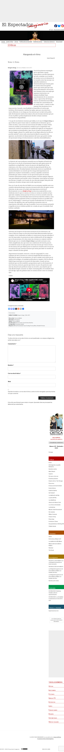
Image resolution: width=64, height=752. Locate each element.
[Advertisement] (32, 11)
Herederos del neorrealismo (56, 566)
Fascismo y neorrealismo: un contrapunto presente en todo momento (56, 562)
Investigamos (52, 690)
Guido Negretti (51, 58)
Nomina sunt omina (54, 580)
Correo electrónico (14, 373)
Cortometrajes (53, 718)
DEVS (50, 536)
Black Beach (52, 471)
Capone (51, 473)
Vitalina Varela (52, 526)
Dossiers (51, 714)
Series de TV (52, 698)
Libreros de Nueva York (55, 502)
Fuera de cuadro (53, 710)
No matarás (52, 512)
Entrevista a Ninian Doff (55, 539)
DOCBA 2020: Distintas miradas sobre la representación (55, 592)
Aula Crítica (9, 41)
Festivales (51, 694)
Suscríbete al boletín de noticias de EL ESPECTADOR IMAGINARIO (56, 620)
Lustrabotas (52, 507)
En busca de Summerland (55, 485)
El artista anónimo (53, 478)
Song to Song (52, 516)
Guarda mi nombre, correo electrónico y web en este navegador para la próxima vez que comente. (31, 392)
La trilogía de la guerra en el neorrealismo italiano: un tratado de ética (56, 570)
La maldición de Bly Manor (55, 541)
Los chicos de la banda (54, 504)
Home (3, 41)
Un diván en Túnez (53, 521)
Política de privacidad (25, 41)
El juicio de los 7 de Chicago (56, 481)
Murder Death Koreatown (55, 509)
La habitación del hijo (54, 495)
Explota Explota (53, 490)
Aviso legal (59, 41)
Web (9, 381)
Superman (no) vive (54, 610)
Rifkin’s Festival (53, 514)
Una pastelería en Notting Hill (56, 523)
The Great (51, 550)
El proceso (51, 483)
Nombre (11, 365)
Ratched (51, 548)
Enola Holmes (52, 488)
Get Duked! (51, 492)
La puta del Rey (53, 497)
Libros (16, 41)
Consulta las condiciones (56, 442)
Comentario (12, 344)
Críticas (51, 686)
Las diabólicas (52, 500)
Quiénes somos (37, 41)
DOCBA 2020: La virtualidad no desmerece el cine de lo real (56, 598)
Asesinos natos (53, 469)
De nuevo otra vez (53, 476)
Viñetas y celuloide (54, 722)
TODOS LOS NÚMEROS (55, 682)
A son (50, 462)
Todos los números (49, 41)
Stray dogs (51, 519)
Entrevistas (52, 702)
